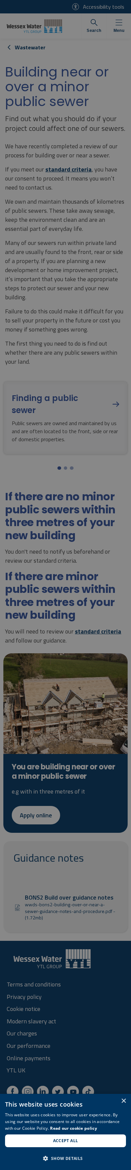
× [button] (123, 1101)
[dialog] (65, 1132)
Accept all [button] (65, 1140)
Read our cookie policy (73, 1128)
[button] (65, 1158)
